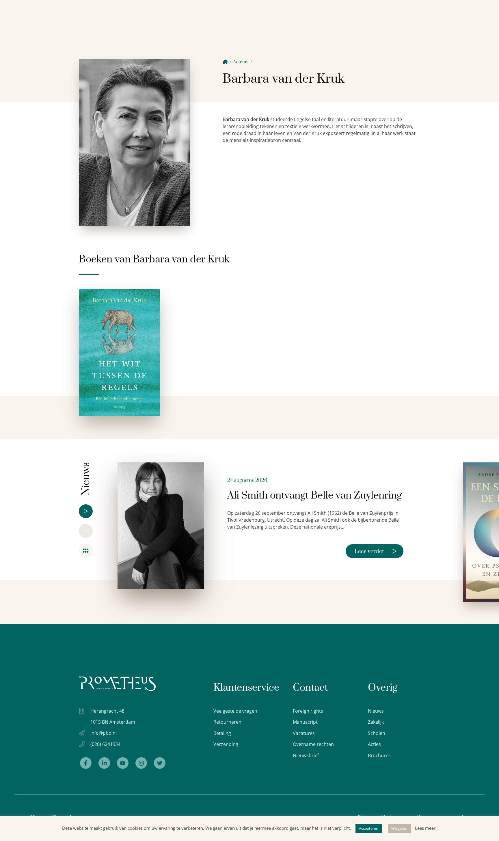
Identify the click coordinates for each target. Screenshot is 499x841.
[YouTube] (123, 763)
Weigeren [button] (399, 828)
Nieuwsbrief (306, 755)
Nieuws (376, 711)
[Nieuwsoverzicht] (86, 550)
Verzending (225, 744)
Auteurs (241, 62)
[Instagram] (141, 763)
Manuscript (305, 722)
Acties (374, 744)
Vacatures (304, 733)
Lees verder (376, 551)
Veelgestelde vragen (235, 711)
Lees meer (425, 828)
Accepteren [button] (368, 828)
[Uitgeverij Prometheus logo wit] (117, 683)
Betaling (222, 733)
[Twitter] (159, 763)
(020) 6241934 (105, 744)
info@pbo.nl (103, 733)
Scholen (376, 733)
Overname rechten (313, 744)
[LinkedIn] (104, 763)
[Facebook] (86, 763)
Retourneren (227, 722)
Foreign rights (308, 711)
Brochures (379, 755)
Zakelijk (376, 722)
